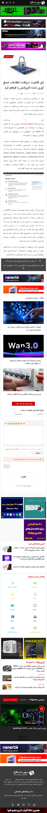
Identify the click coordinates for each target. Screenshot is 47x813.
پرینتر (35, 620)
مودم (12, 620)
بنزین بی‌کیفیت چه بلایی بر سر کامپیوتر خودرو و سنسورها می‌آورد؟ (29, 678)
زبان (19, 423)
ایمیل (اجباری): (18, 414)
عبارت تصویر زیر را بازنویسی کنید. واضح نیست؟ (24, 449)
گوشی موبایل (12, 587)
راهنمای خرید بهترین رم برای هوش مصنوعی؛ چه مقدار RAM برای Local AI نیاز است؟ (28, 557)
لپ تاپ (12, 598)
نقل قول (5, 423)
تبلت (34, 598)
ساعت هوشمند (35, 632)
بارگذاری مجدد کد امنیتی (11, 449)
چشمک (24, 423)
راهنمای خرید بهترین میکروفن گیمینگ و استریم (28, 566)
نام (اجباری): (40, 414)
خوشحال (13, 423)
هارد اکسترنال (12, 632)
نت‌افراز (12, 779)
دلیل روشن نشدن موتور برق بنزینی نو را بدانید (29, 687)
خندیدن (11, 423)
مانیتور (35, 609)
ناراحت (21, 423)
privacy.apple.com (29, 123)
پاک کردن (8, 423)
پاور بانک (12, 609)
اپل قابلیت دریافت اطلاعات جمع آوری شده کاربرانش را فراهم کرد (23, 85)
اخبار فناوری (8, 56)
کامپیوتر (34, 587)
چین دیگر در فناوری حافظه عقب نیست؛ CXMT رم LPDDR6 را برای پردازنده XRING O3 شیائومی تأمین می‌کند (28, 668)
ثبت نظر (6, 466)
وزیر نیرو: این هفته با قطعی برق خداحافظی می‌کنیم (24, 394)
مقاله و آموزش (41, 674)
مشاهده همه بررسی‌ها (10, 700)
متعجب (16, 423)
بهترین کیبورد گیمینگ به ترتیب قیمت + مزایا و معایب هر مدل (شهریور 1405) (29, 549)
